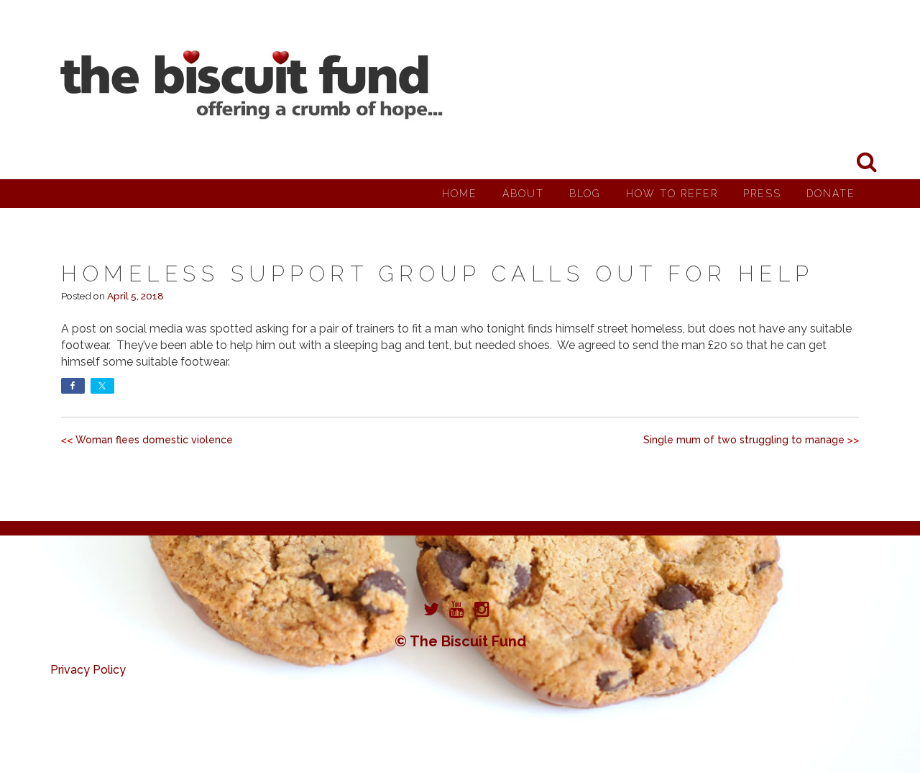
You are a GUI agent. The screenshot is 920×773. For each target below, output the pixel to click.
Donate (830, 193)
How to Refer (672, 193)
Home (459, 193)
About (523, 193)
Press (762, 193)
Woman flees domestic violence (154, 440)
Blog (585, 193)
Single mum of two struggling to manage (744, 440)
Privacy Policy (88, 670)
